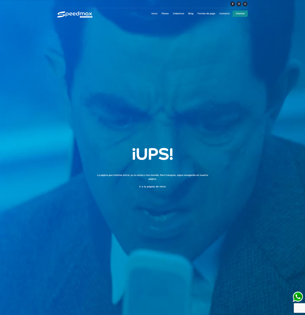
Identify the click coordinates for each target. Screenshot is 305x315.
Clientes (240, 14)
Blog (190, 14)
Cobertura (178, 14)
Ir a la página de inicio (152, 186)
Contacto (224, 14)
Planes (165, 14)
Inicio (154, 14)
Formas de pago (206, 14)
